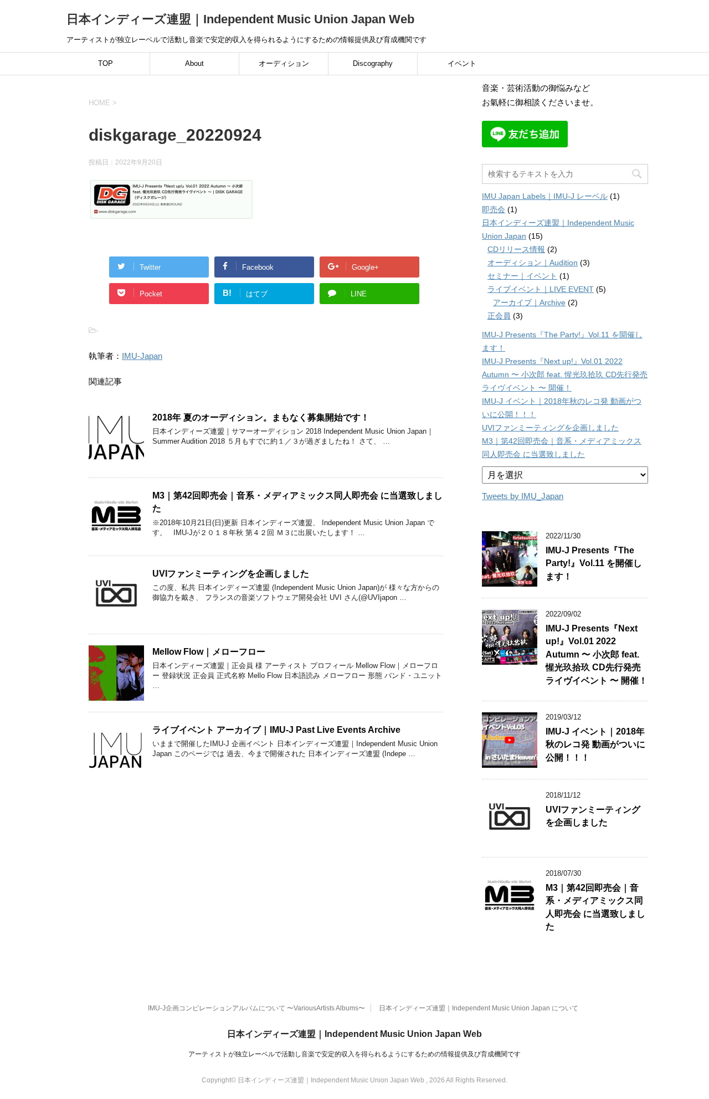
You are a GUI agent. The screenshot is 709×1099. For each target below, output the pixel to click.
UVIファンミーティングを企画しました (230, 573)
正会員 (499, 315)
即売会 (493, 209)
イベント (462, 63)
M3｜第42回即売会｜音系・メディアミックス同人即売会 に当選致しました (595, 907)
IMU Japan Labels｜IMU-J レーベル (545, 196)
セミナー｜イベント (522, 275)
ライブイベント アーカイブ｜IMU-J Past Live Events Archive (276, 730)
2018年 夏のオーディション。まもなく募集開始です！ (260, 417)
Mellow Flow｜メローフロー (208, 651)
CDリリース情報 (516, 249)
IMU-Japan (142, 356)
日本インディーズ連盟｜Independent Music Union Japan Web (240, 19)
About (194, 63)
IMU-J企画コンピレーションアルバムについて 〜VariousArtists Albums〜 (256, 1008)
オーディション (284, 63)
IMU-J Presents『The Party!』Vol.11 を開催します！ (594, 563)
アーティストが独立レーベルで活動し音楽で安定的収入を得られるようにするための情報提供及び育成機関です (354, 1054)
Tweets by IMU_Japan (522, 496)
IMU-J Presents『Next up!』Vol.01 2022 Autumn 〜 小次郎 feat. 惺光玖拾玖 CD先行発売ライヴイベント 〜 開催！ (565, 374)
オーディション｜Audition (532, 262)
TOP (105, 63)
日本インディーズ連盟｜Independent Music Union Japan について (478, 1008)
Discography (373, 63)
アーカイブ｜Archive (529, 302)
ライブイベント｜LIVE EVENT (540, 289)
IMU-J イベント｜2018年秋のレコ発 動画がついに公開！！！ (595, 744)
